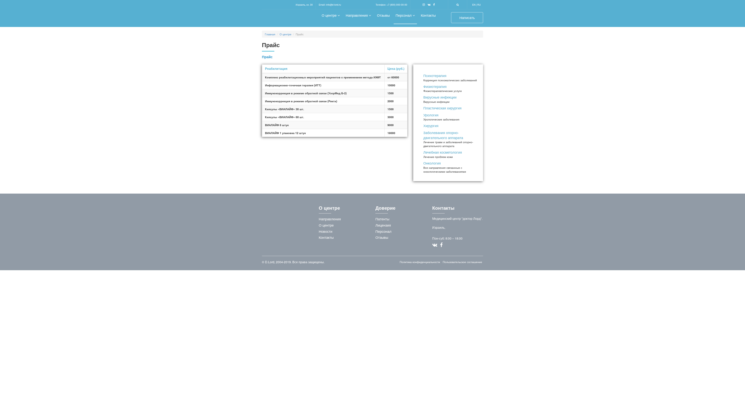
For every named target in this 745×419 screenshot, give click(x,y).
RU (479, 4)
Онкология (432, 162)
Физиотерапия (435, 86)
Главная (270, 34)
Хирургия (430, 125)
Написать (467, 17)
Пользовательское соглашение (462, 262)
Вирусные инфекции (440, 97)
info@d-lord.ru (333, 4)
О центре (330, 15)
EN (474, 4)
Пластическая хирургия (442, 107)
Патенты (382, 218)
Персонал (404, 15)
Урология (430, 114)
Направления (357, 15)
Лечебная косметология (442, 152)
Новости (325, 231)
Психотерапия (434, 75)
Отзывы (383, 15)
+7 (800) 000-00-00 (397, 4)
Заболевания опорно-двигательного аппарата (443, 135)
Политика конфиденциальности (420, 262)
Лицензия (383, 225)
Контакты (428, 15)
